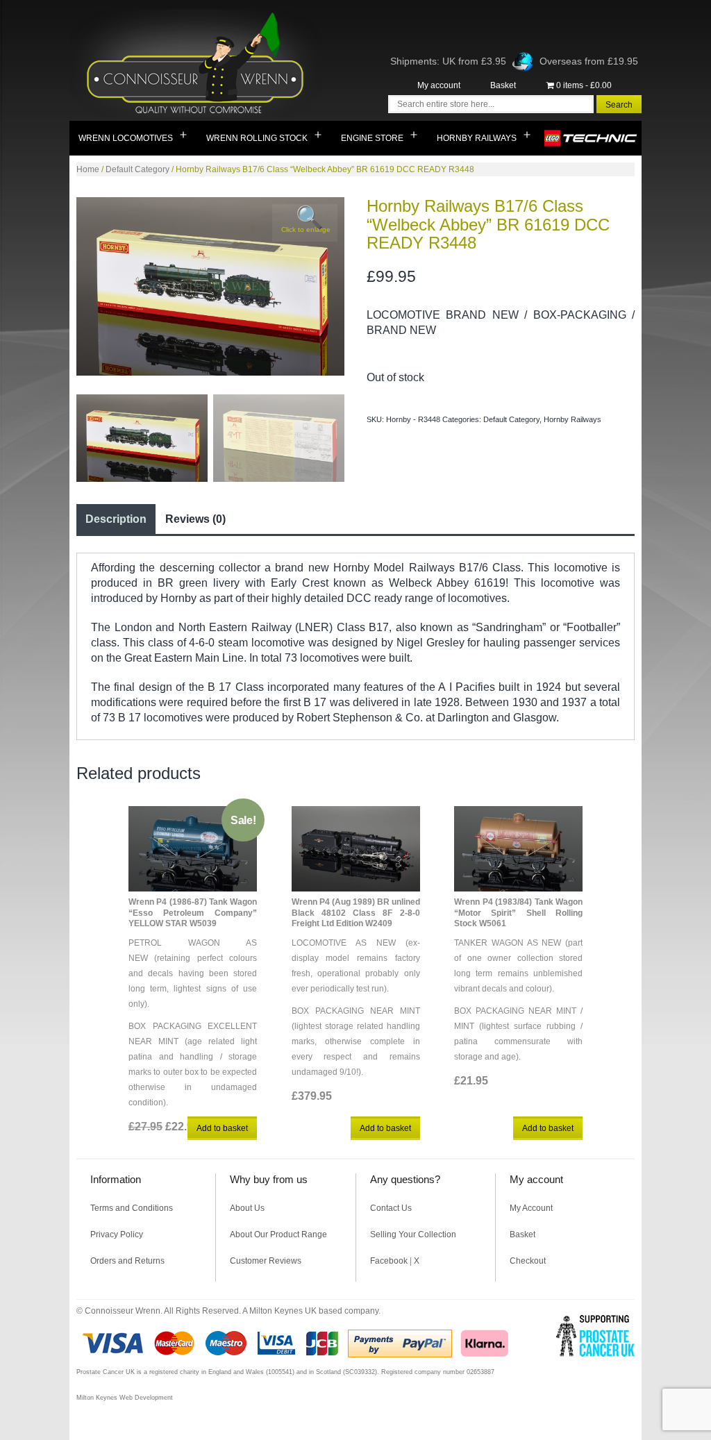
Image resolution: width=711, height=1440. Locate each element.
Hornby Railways (477, 138)
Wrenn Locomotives (125, 138)
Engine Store (372, 138)
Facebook (389, 1261)
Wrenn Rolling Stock (257, 138)
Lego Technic (591, 138)
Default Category (137, 169)
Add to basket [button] (222, 1128)
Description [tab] (116, 519)
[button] (304, 223)
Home (87, 169)
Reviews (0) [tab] (195, 519)
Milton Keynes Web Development (124, 1397)
